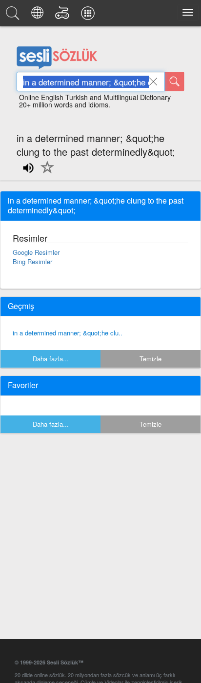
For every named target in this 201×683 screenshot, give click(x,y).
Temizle (150, 358)
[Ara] (174, 81)
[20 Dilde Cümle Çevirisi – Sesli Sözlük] (39, 15)
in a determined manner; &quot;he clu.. (67, 332)
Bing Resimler (32, 261)
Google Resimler (36, 252)
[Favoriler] (45, 173)
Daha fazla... (51, 358)
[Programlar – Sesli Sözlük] (89, 15)
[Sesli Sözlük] (14, 15)
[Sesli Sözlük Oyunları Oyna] (64, 15)
